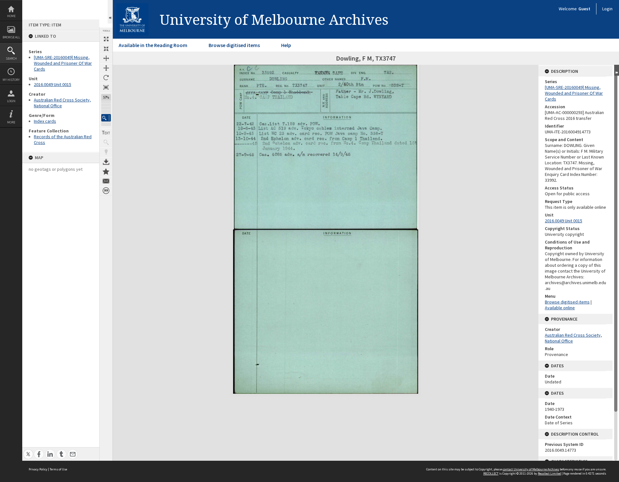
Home (11, 16)
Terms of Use (58, 469)
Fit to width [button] (106, 58)
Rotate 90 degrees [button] (106, 77)
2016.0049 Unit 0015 (52, 84)
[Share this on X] (28, 450)
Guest (584, 9)
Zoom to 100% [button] (106, 87)
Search (11, 58)
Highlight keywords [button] (106, 152)
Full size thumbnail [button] (106, 39)
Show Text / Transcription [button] (106, 133)
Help (286, 45)
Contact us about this (106, 181)
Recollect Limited (549, 473)
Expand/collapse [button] (616, 70)
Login (11, 101)
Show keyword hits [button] (106, 142)
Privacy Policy (38, 469)
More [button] (11, 122)
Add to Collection (106, 171)
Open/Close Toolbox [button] (110, 12)
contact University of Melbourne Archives (531, 469)
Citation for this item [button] (106, 191)
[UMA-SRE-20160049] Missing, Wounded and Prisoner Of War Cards (63, 63)
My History (11, 80)
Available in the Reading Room (153, 45)
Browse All (11, 37)
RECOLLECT (490, 473)
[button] (106, 117)
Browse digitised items (234, 45)
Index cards (45, 121)
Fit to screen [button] (106, 48)
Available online (560, 308)
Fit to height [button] (106, 68)
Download (106, 162)
